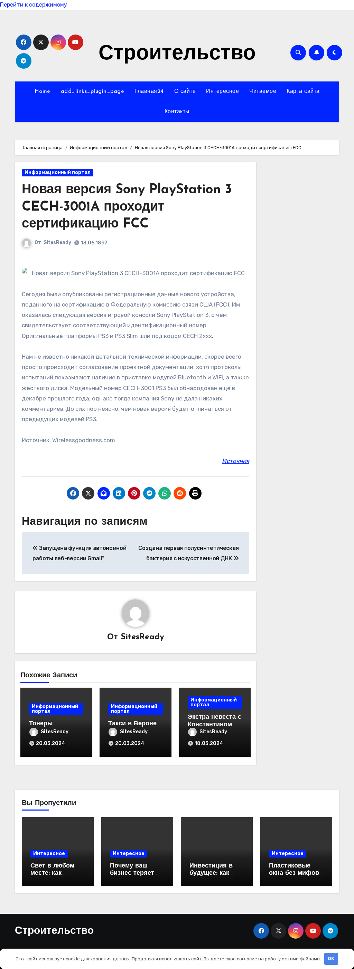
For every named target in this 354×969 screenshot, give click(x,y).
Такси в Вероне (132, 724)
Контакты (177, 112)
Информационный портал (58, 172)
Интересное (222, 91)
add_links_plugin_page (92, 91)
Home (42, 91)
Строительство (177, 54)
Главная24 (149, 91)
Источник (235, 460)
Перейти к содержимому (33, 4)
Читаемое (262, 91)
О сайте (185, 91)
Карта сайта (303, 91)
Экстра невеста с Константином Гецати (214, 724)
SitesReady (57, 242)
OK (331, 958)
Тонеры (41, 724)
